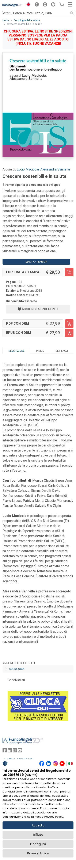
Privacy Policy (38, 853)
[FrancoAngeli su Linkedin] (10, 751)
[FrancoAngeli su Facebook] (5, 751)
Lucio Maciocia (28, 169)
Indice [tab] (40, 350)
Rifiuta (38, 835)
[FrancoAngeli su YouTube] (20, 751)
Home (6, 20)
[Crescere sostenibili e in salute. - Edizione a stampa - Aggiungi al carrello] (69, 272)
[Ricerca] (71, 13)
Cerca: (6, 13)
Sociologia (16, 668)
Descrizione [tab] (16, 350)
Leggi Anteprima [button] (36, 261)
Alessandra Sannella (55, 169)
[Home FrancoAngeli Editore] (12, 5)
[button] (27, 5)
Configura (38, 844)
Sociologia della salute (27, 20)
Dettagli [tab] (62, 350)
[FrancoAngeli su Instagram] (15, 751)
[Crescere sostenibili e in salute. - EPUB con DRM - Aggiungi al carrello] (69, 333)
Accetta (38, 825)
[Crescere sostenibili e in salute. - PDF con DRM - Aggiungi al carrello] (69, 323)
